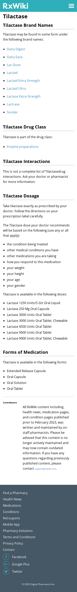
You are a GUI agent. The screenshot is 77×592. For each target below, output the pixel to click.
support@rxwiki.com (45, 468)
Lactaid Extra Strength (23, 80)
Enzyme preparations (23, 146)
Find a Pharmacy (15, 493)
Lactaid (12, 73)
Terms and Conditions (19, 537)
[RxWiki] (15, 5)
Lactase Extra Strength (23, 96)
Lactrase (13, 104)
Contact (9, 549)
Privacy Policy (13, 543)
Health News (12, 499)
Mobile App (11, 524)
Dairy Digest (16, 49)
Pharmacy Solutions (18, 531)
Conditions (11, 512)
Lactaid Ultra (16, 88)
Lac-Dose (14, 65)
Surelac (12, 112)
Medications (12, 505)
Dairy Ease (15, 57)
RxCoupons (11, 518)
